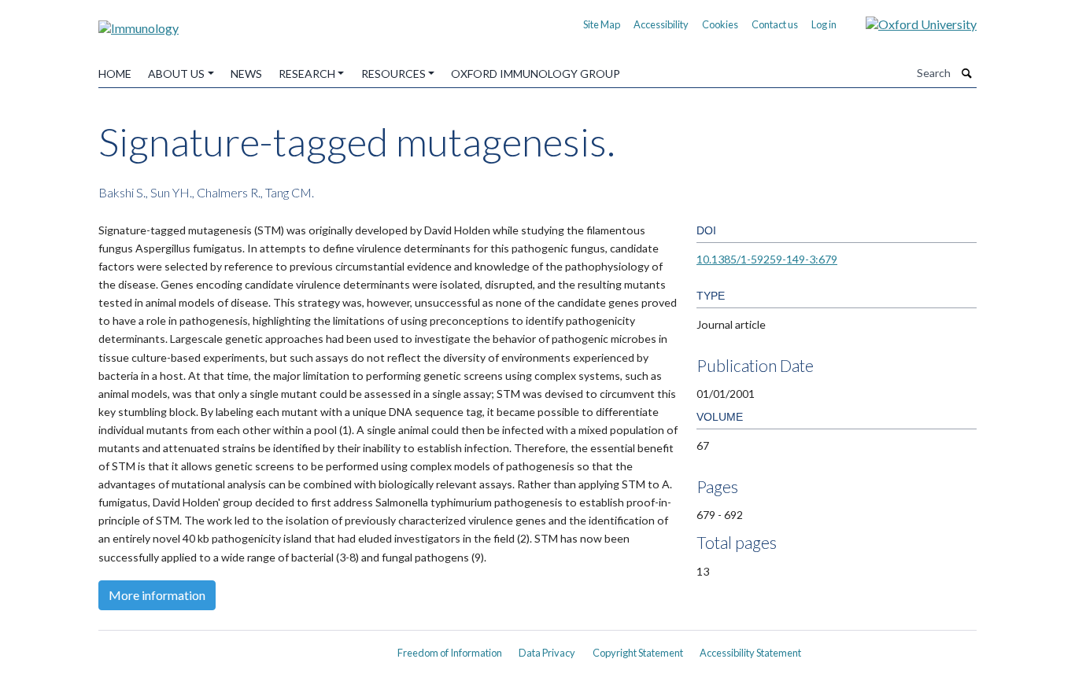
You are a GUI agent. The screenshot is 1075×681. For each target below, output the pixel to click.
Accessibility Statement (750, 652)
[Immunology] (138, 22)
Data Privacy (547, 652)
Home (114, 73)
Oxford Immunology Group (535, 73)
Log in (824, 24)
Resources (393, 73)
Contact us (775, 24)
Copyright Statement (638, 652)
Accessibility (661, 24)
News (246, 73)
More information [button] (157, 594)
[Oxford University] (909, 22)
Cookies (720, 24)
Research (307, 73)
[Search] (967, 73)
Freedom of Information (449, 652)
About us (176, 73)
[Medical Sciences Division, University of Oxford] (238, 647)
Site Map (601, 24)
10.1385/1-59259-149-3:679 (766, 259)
